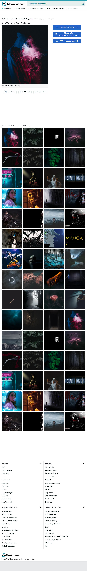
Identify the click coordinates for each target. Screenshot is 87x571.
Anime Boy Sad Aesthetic (10, 530)
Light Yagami (49, 533)
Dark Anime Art (7, 514)
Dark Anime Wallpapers (23, 19)
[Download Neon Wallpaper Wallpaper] (12, 198)
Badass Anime (7, 511)
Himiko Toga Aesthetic (53, 524)
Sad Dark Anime (7, 540)
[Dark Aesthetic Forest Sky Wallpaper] (75, 259)
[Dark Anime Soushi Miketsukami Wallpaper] (54, 238)
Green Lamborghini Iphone (56, 8)
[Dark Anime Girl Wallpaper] (54, 198)
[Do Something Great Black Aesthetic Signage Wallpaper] (75, 178)
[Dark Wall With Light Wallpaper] (54, 320)
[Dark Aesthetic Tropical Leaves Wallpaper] (33, 137)
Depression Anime (51, 496)
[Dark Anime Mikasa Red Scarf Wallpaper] (12, 157)
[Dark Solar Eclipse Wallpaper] (12, 279)
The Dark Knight (7, 493)
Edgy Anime (49, 493)
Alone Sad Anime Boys (9, 517)
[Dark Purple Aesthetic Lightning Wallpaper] (75, 137)
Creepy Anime (6, 499)
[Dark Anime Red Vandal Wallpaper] (75, 198)
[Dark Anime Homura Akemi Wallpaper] (12, 218)
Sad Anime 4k (49, 499)
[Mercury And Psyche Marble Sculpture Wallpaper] (54, 178)
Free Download (67, 27)
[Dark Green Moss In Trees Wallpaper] (54, 259)
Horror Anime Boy (51, 521)
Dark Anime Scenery (8, 533)
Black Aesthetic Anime (9, 521)
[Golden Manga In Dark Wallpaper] (75, 238)
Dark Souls (5, 477)
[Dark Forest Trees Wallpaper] (75, 157)
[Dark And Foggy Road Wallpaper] (33, 299)
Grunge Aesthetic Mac (36, 8)
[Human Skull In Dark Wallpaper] (33, 259)
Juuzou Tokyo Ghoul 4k (53, 540)
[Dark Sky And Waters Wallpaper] (54, 218)
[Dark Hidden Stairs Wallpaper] (75, 279)
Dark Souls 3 (26, 92)
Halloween (5, 483)
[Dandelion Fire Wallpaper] (54, 279)
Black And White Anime (53, 477)
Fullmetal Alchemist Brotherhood (56, 536)
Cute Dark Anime (51, 514)
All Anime (5, 527)
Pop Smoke (5, 486)
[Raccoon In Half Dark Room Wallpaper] (33, 198)
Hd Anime (5, 496)
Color (47, 527)
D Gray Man (49, 502)
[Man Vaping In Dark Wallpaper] (75, 320)
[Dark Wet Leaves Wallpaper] (33, 157)
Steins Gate (49, 543)
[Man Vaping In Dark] (12, 137)
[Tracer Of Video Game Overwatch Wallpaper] (12, 259)
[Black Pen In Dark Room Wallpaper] (75, 299)
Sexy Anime (6, 536)
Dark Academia (42, 92)
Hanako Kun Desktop (52, 511)
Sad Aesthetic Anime (52, 483)
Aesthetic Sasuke (51, 470)
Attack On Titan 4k (51, 473)
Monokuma (49, 530)
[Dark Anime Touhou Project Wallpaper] (33, 218)
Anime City (49, 486)
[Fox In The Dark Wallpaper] (33, 320)
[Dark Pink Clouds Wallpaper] (33, 279)
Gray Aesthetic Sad (74, 8)
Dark (3, 467)
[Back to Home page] (13, 3)
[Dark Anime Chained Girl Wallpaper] (33, 238)
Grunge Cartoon (20, 8)
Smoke (4, 489)
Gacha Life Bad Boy (8, 546)
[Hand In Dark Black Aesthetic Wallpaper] (12, 299)
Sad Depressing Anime (9, 543)
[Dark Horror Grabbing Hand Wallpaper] (12, 340)
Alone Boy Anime (51, 517)
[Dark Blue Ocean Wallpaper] (12, 320)
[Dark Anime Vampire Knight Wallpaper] (75, 218)
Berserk (48, 489)
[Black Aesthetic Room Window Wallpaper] (54, 137)
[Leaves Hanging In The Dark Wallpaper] (54, 157)
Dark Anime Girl (7, 502)
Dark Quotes (49, 467)
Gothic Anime (49, 480)
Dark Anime (11, 92)
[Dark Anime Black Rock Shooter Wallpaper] (12, 238)
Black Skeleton (7, 524)
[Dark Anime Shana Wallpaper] (33, 178)
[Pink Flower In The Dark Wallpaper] (54, 299)
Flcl (46, 546)
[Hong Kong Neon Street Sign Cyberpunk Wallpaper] (12, 178)
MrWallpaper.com (7, 19)
